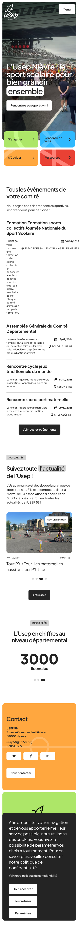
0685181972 (14, 746)
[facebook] (30, 756)
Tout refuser (23, 901)
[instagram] (47, 756)
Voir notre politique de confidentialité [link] (33, 875)
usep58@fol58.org (19, 742)
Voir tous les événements (39, 429)
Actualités (39, 595)
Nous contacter (21, 773)
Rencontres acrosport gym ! (29, 105)
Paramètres (23, 913)
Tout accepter (23, 889)
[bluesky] (13, 756)
